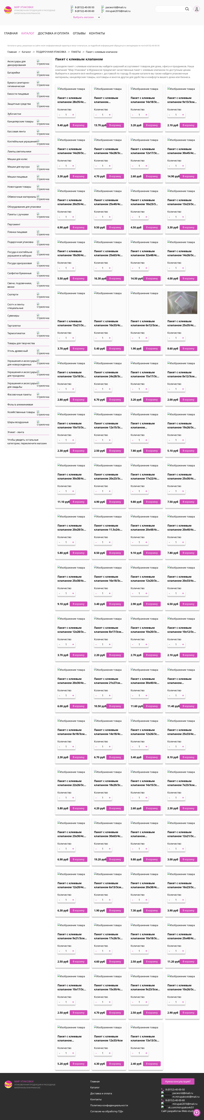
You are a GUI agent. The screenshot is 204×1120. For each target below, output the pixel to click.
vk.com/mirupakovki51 (181, 1107)
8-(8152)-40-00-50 (84, 7)
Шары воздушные (18, 422)
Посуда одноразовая (19, 263)
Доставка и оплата (53, 33)
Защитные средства (19, 103)
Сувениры (13, 315)
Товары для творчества (21, 343)
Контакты (97, 33)
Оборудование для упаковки (24, 206)
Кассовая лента (16, 131)
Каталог (27, 33)
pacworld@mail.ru (116, 7)
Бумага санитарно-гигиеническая (18, 84)
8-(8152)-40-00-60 (84, 11)
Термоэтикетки (16, 333)
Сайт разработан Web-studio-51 (179, 1111)
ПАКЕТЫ (74, 51)
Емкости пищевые (18, 93)
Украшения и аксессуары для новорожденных (22, 362)
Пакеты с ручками (18, 214)
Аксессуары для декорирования (16, 63)
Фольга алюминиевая (20, 404)
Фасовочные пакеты (19, 394)
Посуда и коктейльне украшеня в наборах (19, 253)
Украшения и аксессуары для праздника (22, 373)
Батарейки (13, 72)
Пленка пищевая (17, 232)
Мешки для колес (17, 159)
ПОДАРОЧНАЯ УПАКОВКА (49, 51)
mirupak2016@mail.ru (118, 11)
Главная (11, 33)
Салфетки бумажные (19, 273)
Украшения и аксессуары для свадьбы (22, 385)
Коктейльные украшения (22, 141)
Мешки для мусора (18, 166)
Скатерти (12, 294)
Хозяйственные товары (21, 412)
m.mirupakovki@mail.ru (186, 1096)
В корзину (78, 125)
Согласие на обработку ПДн (106, 1111)
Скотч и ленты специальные (15, 306)
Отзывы (79, 33)
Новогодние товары (19, 186)
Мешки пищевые (17, 176)
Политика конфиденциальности (109, 1105)
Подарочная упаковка (20, 242)
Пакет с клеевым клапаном (99, 51)
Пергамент (13, 224)
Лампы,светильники (19, 151)
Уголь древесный (17, 351)
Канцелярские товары (20, 121)
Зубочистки (14, 113)
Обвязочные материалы (21, 196)
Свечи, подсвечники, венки (19, 285)
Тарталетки (14, 325)
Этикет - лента (15, 432)
